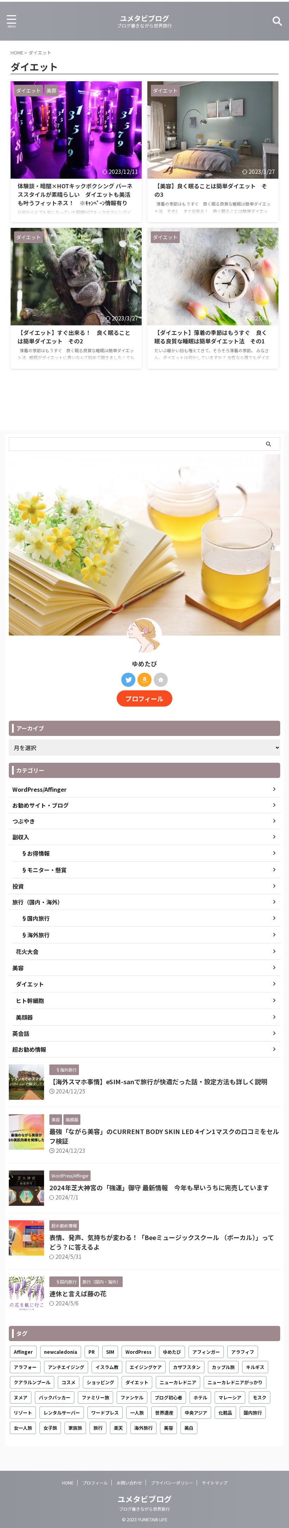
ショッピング (100, 1382)
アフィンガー (206, 1352)
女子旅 (50, 1427)
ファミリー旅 (95, 1397)
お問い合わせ (129, 1483)
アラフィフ (242, 1352)
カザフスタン (187, 1367)
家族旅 (75, 1427)
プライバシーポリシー (172, 1483)
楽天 (118, 1427)
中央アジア (196, 1412)
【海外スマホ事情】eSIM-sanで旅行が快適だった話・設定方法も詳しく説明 (158, 1081)
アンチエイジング (66, 1367)
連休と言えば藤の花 (77, 1293)
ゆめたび (172, 1352)
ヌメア (20, 1397)
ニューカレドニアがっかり (235, 1382)
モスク (259, 1397)
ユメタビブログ (144, 18)
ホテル (200, 1397)
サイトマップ (214, 1483)
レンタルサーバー (61, 1412)
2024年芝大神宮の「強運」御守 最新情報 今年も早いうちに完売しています (159, 1187)
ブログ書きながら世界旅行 (144, 1509)
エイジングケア (146, 1367)
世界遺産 (164, 1412)
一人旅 (137, 1412)
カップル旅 (223, 1367)
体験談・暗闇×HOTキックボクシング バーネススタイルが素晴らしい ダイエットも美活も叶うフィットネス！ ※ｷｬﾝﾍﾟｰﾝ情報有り (75, 194)
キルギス (255, 1367)
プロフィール (144, 698)
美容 (168, 1427)
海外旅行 (143, 1427)
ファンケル (132, 1397)
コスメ (68, 1382)
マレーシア (230, 1397)
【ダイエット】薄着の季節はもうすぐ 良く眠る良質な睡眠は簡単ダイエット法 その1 (212, 336)
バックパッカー (54, 1397)
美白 (188, 1427)
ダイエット (136, 1382)
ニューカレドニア (178, 1382)
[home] (161, 680)
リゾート (23, 1412)
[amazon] (144, 680)
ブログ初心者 (168, 1397)
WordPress (138, 1352)
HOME (68, 1483)
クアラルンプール (32, 1382)
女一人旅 (23, 1427)
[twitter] (128, 680)
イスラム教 (107, 1367)
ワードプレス (105, 1412)
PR (91, 1352)
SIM (110, 1352)
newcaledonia (60, 1352)
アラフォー (25, 1367)
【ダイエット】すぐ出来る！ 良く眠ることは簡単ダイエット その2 (74, 336)
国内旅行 (253, 1412)
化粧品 (225, 1412)
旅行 (98, 1427)
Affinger (23, 1352)
